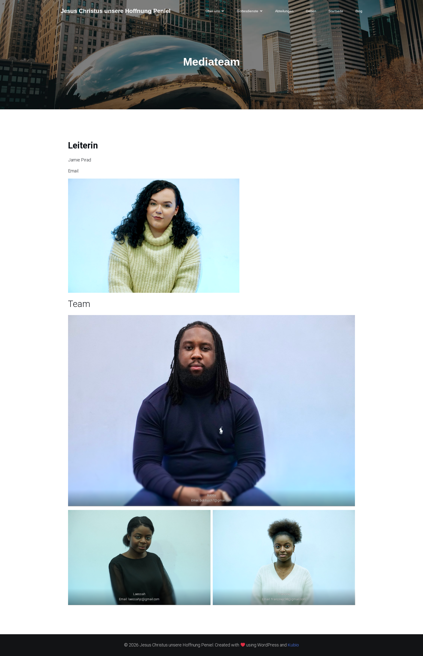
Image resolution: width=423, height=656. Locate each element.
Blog (358, 11)
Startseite (336, 11)
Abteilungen (284, 11)
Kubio (293, 645)
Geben (311, 11)
